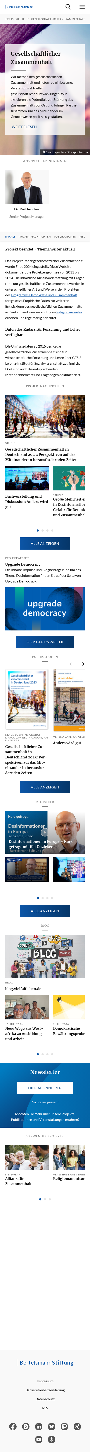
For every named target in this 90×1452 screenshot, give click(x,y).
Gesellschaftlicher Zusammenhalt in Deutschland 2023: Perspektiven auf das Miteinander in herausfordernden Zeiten (41, 454)
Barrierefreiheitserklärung (45, 1390)
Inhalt (10, 236)
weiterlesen (24, 126)
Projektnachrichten (35, 236)
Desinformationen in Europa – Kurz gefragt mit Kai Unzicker (41, 844)
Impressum (45, 1381)
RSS (45, 1408)
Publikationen (65, 236)
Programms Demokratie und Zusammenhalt (44, 295)
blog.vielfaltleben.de (23, 989)
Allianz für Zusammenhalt (18, 1181)
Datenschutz (45, 1399)
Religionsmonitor (69, 312)
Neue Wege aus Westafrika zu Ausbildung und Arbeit (24, 1033)
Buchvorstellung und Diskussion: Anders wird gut (26, 501)
